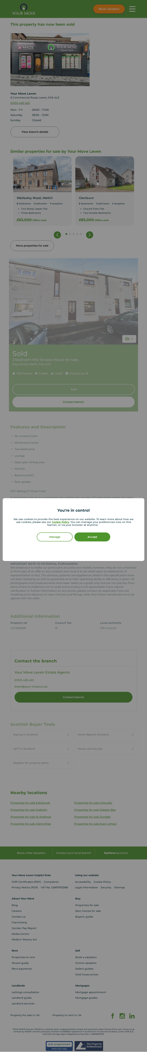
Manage (54, 537)
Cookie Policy (60, 522)
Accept (92, 537)
